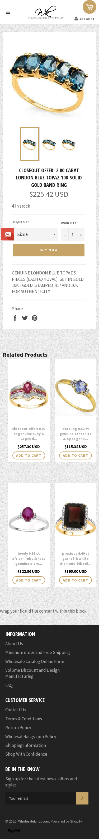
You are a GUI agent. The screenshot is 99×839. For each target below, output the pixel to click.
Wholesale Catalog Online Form (34, 661)
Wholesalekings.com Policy (30, 736)
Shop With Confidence (26, 754)
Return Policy (18, 727)
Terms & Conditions (23, 719)
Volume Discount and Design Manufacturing (32, 673)
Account (87, 18)
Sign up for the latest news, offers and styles (41, 782)
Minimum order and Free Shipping (37, 652)
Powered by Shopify (66, 821)
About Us (14, 644)
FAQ (9, 685)
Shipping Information (25, 745)
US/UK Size (21, 222)
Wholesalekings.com (33, 821)
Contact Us (15, 710)
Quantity (68, 223)
